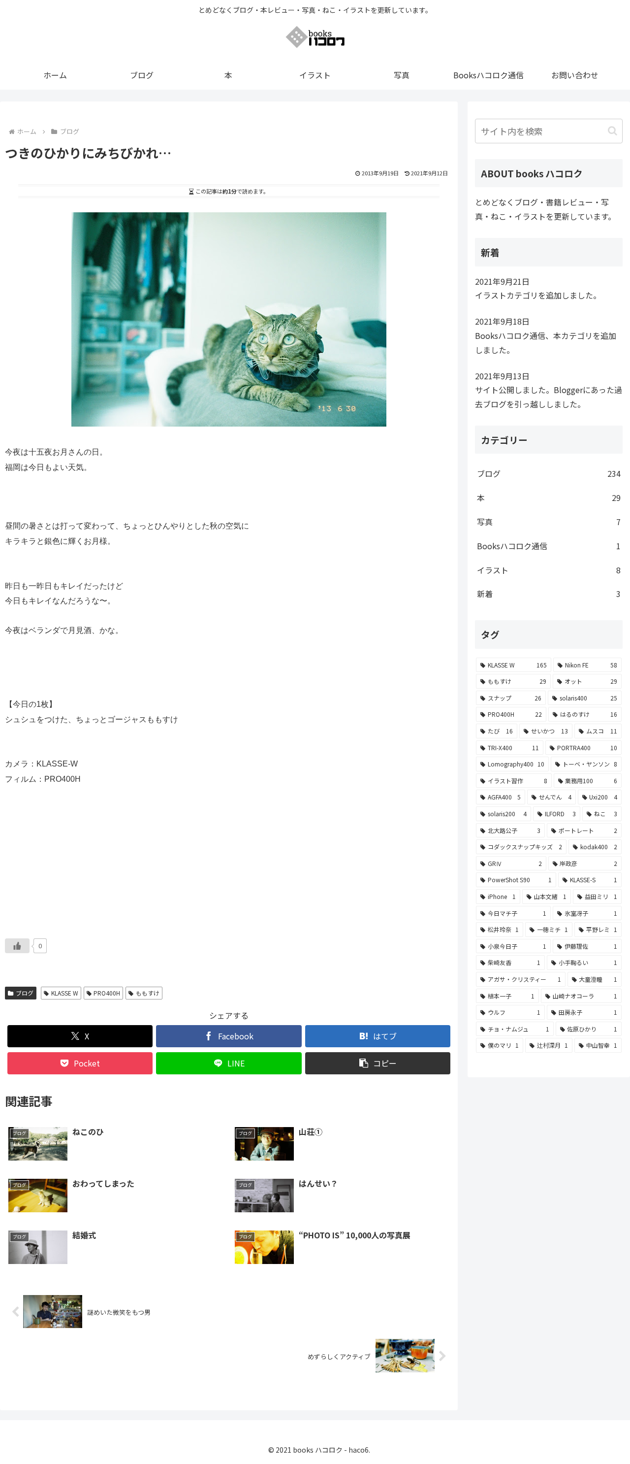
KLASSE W (64, 993)
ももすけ (147, 993)
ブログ (24, 993)
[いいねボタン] (17, 945)
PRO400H (107, 993)
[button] (378, 1063)
